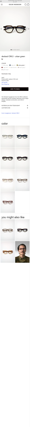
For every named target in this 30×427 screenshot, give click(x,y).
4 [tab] (15, 49)
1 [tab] (11, 49)
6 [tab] (18, 49)
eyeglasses (8, 113)
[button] (26, 4)
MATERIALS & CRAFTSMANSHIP (11, 105)
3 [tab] (14, 49)
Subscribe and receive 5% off (15, 1)
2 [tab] (12, 49)
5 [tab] (17, 49)
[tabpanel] (15, 28)
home (3, 113)
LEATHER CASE (6, 108)
